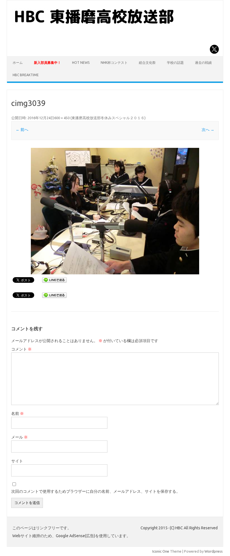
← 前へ (22, 129)
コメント (21, 349)
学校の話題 (175, 62)
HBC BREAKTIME (26, 75)
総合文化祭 (147, 62)
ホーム (18, 62)
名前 (17, 413)
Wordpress (213, 551)
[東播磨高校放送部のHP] (96, 24)
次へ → (208, 129)
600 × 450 (62, 118)
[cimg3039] (115, 211)
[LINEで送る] (54, 279)
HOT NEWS (80, 62)
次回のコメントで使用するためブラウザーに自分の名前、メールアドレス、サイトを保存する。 (95, 491)
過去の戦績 (203, 62)
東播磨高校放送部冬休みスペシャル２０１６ (108, 118)
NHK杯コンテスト (114, 62)
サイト (17, 461)
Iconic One (160, 551)
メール (19, 437)
